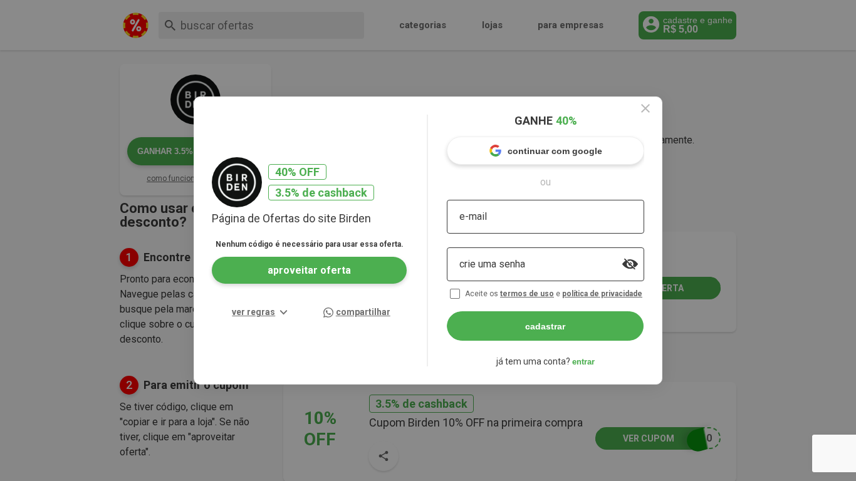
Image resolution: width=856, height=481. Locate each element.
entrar (583, 361)
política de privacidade (602, 293)
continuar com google (555, 151)
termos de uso (527, 293)
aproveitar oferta (309, 270)
